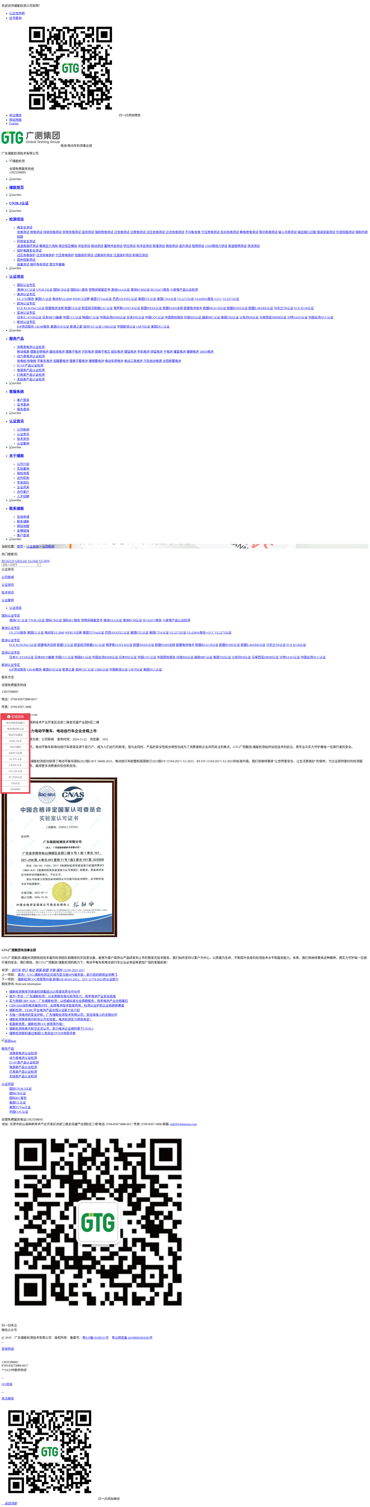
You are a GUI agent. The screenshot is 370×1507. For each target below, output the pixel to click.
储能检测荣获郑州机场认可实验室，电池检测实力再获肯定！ (50, 1019)
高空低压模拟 (68, 246)
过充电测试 (122, 232)
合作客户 (23, 491)
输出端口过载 (307, 232)
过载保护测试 (103, 255)
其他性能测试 (26, 259)
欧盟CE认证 (73, 308)
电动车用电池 (114, 361)
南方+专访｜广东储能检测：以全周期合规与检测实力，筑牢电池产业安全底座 (62, 996)
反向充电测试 (229, 232)
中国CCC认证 (72, 317)
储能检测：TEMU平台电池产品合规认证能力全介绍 (44, 1010)
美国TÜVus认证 (101, 299)
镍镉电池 (193, 351)
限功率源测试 (268, 232)
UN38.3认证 (19, 203)
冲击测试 (84, 246)
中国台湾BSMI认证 (113, 317)
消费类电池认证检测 (31, 347)
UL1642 (33, 561)
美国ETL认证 (147, 299)
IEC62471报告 (160, 289)
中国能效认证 (126, 326)
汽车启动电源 (152, 361)
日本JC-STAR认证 (29, 317)
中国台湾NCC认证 (320, 317)
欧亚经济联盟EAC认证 (97, 308)
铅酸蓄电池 (61, 361)
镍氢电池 (179, 351)
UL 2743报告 (25, 299)
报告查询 (23, 409)
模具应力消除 (48, 246)
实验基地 (23, 468)
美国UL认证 (43, 299)
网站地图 (15, 119)
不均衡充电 (192, 232)
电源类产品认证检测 (31, 370)
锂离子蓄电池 (78, 361)
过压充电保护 (26, 255)
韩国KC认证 (90, 317)
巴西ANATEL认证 (125, 299)
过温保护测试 (122, 255)
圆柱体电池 (57, 351)
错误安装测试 (326, 232)
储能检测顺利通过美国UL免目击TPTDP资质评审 (42, 1033)
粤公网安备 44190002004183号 (132, 1337)
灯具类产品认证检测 (31, 374)
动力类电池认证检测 (31, 356)
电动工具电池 (133, 361)
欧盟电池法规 (54, 308)
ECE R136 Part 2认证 (31, 308)
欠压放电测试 (210, 232)
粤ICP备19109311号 (95, 1337)
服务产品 (16, 339)
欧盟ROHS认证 (237, 308)
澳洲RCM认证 (140, 289)
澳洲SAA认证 (120, 289)
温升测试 (185, 246)
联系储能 (16, 508)
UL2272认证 (185, 299)
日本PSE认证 (135, 317)
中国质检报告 (174, 317)
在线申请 (23, 517)
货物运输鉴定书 (99, 289)
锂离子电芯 (102, 351)
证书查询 (15, 18)
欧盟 (45, 970)
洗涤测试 (253, 246)
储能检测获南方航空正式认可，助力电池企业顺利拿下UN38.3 (51, 1028)
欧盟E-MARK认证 (260, 308)
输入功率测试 (287, 232)
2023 (75, 970)
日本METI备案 (52, 317)
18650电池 (207, 351)
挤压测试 (129, 246)
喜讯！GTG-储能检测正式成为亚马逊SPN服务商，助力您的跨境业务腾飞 (67, 974)
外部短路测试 (345, 232)
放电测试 (36, 232)
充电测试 (23, 232)
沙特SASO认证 (297, 317)
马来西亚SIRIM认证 (272, 317)
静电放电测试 (249, 232)
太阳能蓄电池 (172, 361)
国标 (59, 970)
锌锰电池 (156, 351)
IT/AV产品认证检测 (30, 365)
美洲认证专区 (26, 294)
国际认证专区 (26, 285)
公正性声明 (17, 13)
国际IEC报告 (79, 289)
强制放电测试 (104, 232)
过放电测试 (138, 232)
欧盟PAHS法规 (173, 308)
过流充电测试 (175, 232)
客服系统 (16, 392)
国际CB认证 (61, 289)
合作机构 (23, 478)
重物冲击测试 (113, 246)
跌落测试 (159, 246)
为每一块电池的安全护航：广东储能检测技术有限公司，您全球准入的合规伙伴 (63, 1014)
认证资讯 (16, 421)
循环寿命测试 (39, 264)
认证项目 (16, 277)
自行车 (16, 970)
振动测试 (97, 246)
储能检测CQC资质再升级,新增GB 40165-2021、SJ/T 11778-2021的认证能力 (68, 979)
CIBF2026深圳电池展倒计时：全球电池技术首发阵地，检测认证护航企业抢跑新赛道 (66, 1005)
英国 (38, 970)
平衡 (52, 970)
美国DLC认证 (160, 326)
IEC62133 (8, 561)
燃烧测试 (172, 246)
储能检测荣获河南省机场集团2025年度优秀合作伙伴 (44, 991)
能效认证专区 (26, 322)
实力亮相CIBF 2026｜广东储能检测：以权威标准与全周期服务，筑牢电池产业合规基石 (68, 1001)
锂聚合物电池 (39, 351)
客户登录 (23, 400)
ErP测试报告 (25, 326)
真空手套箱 (57, 264)
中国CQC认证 (154, 317)
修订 (25, 970)
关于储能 (16, 456)
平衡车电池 (44, 361)
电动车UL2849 (62, 299)
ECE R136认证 (304, 308)
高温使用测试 (237, 246)
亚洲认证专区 (26, 312)
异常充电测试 (71, 232)
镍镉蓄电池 (96, 361)
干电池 (168, 351)
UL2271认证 (231, 299)
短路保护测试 (84, 255)
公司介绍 (23, 464)
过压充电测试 (155, 232)
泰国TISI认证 (230, 317)
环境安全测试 (26, 241)
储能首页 (16, 187)
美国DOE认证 (59, 326)
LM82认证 (109, 326)
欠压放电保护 (65, 255)
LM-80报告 (42, 326)
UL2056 (44, 561)
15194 (67, 970)
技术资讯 (23, 439)
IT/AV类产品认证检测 (24, 1062)
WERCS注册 (81, 299)
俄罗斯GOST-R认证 (127, 308)
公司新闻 (23, 429)
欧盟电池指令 (193, 308)
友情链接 (23, 530)
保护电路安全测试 (29, 250)
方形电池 (88, 351)
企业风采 (23, 487)
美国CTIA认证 (167, 299)
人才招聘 (23, 496)
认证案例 (23, 443)
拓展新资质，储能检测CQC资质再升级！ (37, 1024)
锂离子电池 (73, 351)
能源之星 (76, 326)
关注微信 (15, 115)
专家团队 (23, 482)
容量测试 (23, 264)
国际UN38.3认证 (20, 1088)
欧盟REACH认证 (214, 308)
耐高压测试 (140, 255)
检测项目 (16, 219)
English (13, 123)
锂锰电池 (130, 351)
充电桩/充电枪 (26, 361)
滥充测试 (88, 232)
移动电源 (23, 351)
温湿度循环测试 (28, 246)
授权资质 (23, 473)
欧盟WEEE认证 (151, 308)
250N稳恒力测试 (216, 246)
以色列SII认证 (249, 317)
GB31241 (21, 561)
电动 (32, 970)
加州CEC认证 (92, 326)
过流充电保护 (45, 255)
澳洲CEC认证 (26, 289)
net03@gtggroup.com (183, 1124)
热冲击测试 (144, 246)
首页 (20, 546)
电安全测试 (24, 227)
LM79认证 (143, 326)
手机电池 (143, 351)
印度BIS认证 (192, 317)
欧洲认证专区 (26, 303)
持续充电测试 (52, 232)
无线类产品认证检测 (31, 379)
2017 (82, 970)
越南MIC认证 (211, 317)
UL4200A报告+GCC (208, 299)
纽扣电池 (117, 351)
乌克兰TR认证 (283, 308)
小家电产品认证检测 (184, 289)
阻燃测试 (198, 246)
